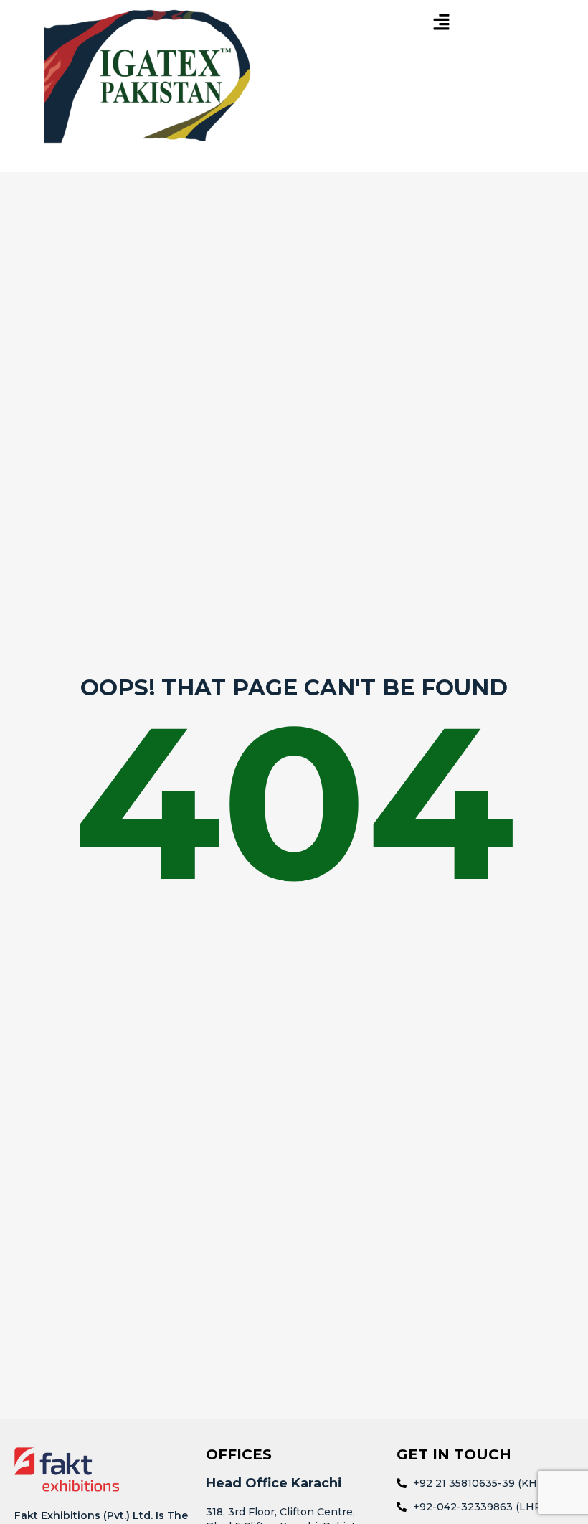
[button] (441, 22)
